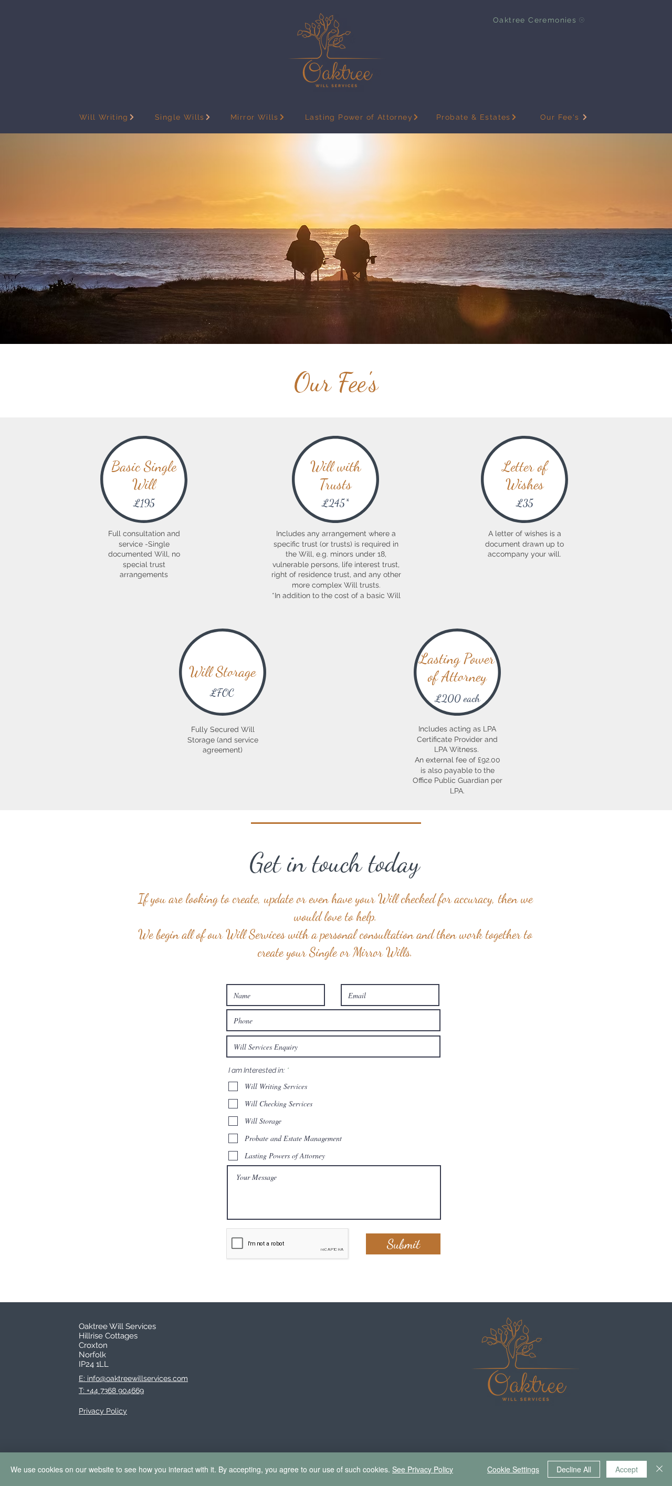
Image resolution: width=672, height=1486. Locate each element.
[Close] (659, 1469)
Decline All (573, 1469)
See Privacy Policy (422, 1469)
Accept (626, 1469)
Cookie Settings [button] (513, 1469)
